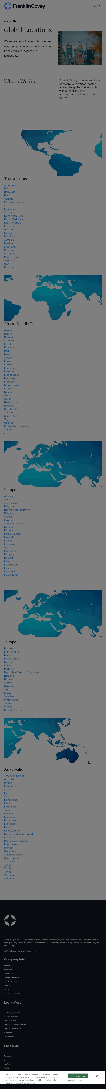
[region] (52, 1079)
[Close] (97, 1076)
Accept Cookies (78, 1076)
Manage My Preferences (79, 1081)
